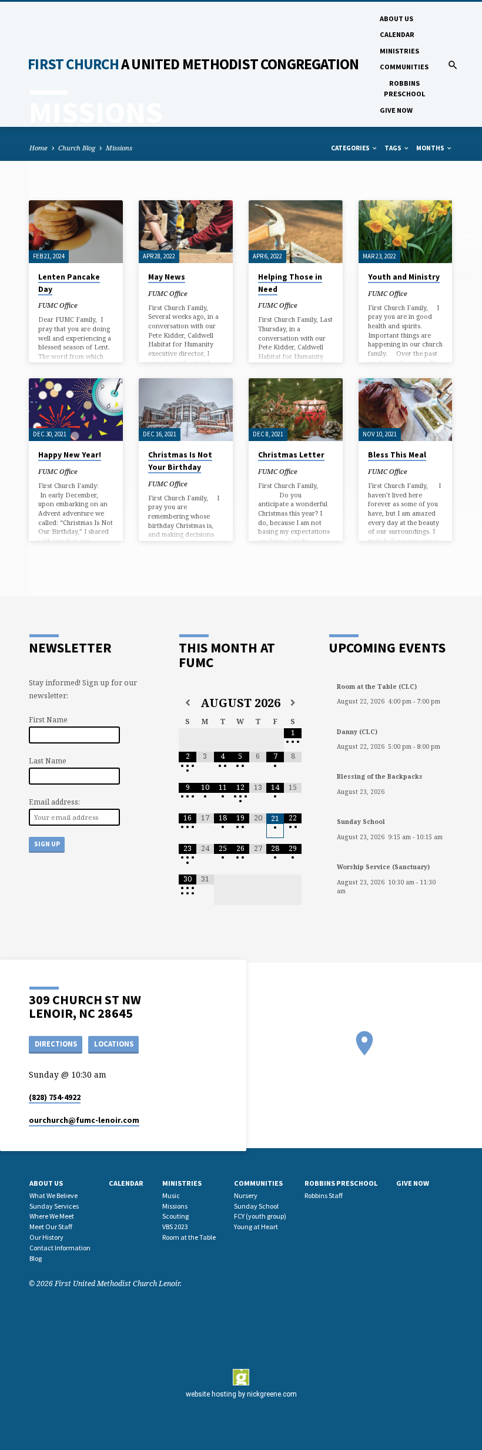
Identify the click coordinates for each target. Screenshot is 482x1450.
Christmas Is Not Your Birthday (180, 461)
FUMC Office (58, 305)
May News (166, 277)
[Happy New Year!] (76, 409)
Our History (46, 1237)
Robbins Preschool (404, 88)
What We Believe (53, 1195)
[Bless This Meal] (406, 409)
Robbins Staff (323, 1195)
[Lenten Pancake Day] (76, 231)
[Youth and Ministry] (406, 231)
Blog (35, 1258)
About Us (396, 18)
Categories (351, 148)
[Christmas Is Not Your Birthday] (186, 409)
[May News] (186, 231)
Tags (393, 148)
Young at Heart (256, 1226)
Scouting (175, 1216)
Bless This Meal (397, 455)
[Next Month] (293, 703)
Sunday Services (54, 1206)
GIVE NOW (396, 110)
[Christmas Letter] (296, 409)
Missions (119, 147)
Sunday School (256, 1206)
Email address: (54, 802)
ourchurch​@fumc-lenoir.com (84, 1120)
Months (431, 148)
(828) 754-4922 (55, 1097)
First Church (193, 64)
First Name (48, 720)
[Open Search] (452, 65)
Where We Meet (51, 1216)
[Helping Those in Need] (296, 231)
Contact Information (60, 1247)
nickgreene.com (272, 1394)
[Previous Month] (187, 703)
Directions (56, 1043)
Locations (113, 1043)
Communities (404, 66)
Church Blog (76, 147)
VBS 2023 (175, 1226)
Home (38, 147)
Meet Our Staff (50, 1226)
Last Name (47, 761)
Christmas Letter (291, 455)
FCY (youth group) (260, 1216)
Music (171, 1195)
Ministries (399, 50)
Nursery (245, 1195)
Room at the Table (189, 1237)
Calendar (397, 34)
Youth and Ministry (404, 277)
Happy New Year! (69, 455)
